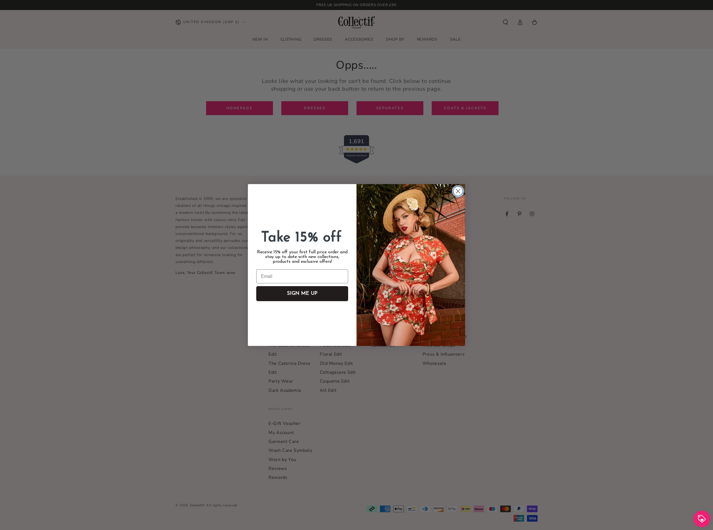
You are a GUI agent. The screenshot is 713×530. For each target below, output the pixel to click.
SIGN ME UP (302, 293)
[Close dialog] (458, 191)
